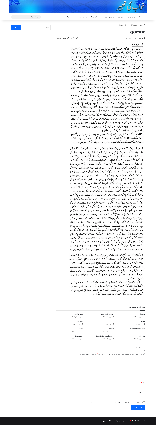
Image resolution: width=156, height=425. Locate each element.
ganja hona (78, 314)
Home (141, 17)
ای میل (142, 392)
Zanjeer (80, 321)
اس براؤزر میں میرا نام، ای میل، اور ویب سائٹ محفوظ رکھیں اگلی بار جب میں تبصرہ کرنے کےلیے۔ (107, 402)
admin (141, 38)
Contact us (71, 17)
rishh (143, 321)
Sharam (111, 329)
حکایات (120, 17)
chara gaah (78, 336)
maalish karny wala (137, 329)
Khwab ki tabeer (137, 421)
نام (143, 383)
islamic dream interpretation (89, 17)
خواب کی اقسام (109, 17)
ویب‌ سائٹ (95, 392)
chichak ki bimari (107, 314)
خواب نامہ (131, 17)
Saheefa (142, 336)
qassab (80, 329)
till (113, 321)
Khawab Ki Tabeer (131, 25)
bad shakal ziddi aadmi (105, 336)
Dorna (142, 314)
